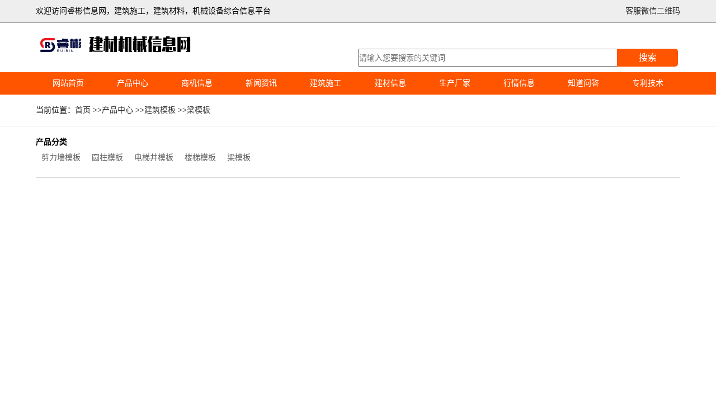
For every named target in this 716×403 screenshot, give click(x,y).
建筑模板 (160, 110)
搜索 (648, 57)
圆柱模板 (107, 157)
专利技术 (647, 83)
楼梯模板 (200, 157)
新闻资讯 (261, 83)
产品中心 (132, 83)
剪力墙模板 (61, 157)
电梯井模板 (153, 157)
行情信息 (519, 83)
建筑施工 (325, 83)
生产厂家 (454, 83)
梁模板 (198, 110)
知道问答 (583, 83)
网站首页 (68, 83)
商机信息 (197, 83)
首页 (83, 110)
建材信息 (390, 83)
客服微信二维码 (652, 11)
